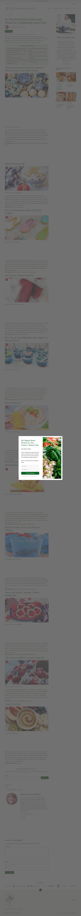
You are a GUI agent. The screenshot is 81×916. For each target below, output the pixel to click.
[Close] (61, 438)
